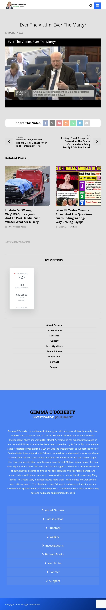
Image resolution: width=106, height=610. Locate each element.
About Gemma (54, 325)
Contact (54, 361)
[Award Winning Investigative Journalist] (16, 5)
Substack (54, 335)
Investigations (54, 346)
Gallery (54, 340)
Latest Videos (54, 330)
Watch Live (54, 356)
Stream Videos (14, 227)
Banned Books (54, 351)
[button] (97, 5)
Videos (23, 227)
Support (54, 367)
